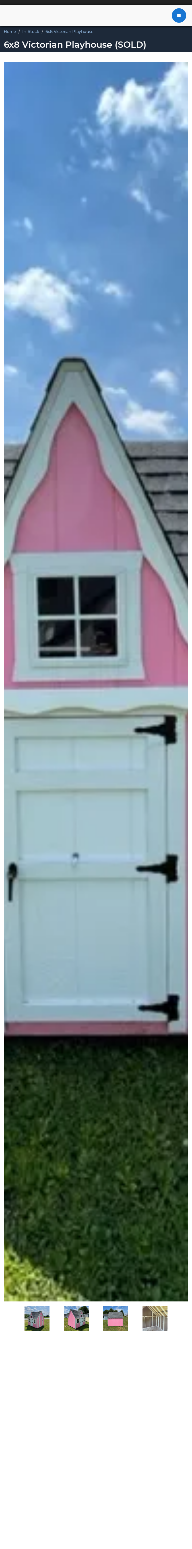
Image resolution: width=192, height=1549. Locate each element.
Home (10, 31)
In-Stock (30, 31)
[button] (179, 15)
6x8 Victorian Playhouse (70, 31)
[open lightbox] (96, 681)
